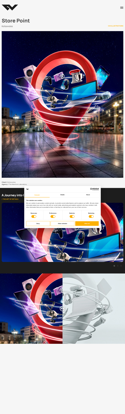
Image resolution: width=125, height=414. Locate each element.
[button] (114, 266)
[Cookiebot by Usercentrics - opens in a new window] (91, 189)
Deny (38, 223)
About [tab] (88, 194)
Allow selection (62, 223)
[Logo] (10, 8)
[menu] (121, 8)
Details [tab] (62, 194)
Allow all (87, 223)
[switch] (53, 216)
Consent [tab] (37, 195)
